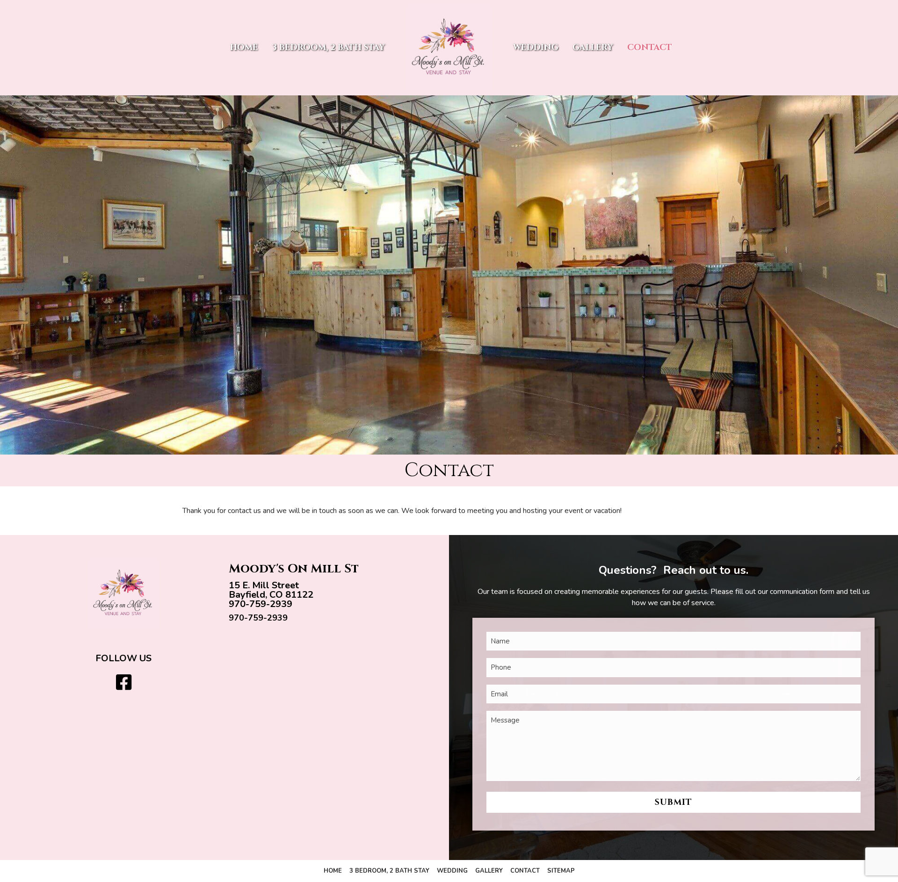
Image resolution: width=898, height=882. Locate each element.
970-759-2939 (260, 604)
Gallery (592, 47)
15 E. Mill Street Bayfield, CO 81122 (271, 590)
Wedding (535, 47)
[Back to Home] (449, 48)
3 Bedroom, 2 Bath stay (328, 47)
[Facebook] (123, 683)
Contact (649, 47)
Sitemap (561, 871)
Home (244, 47)
